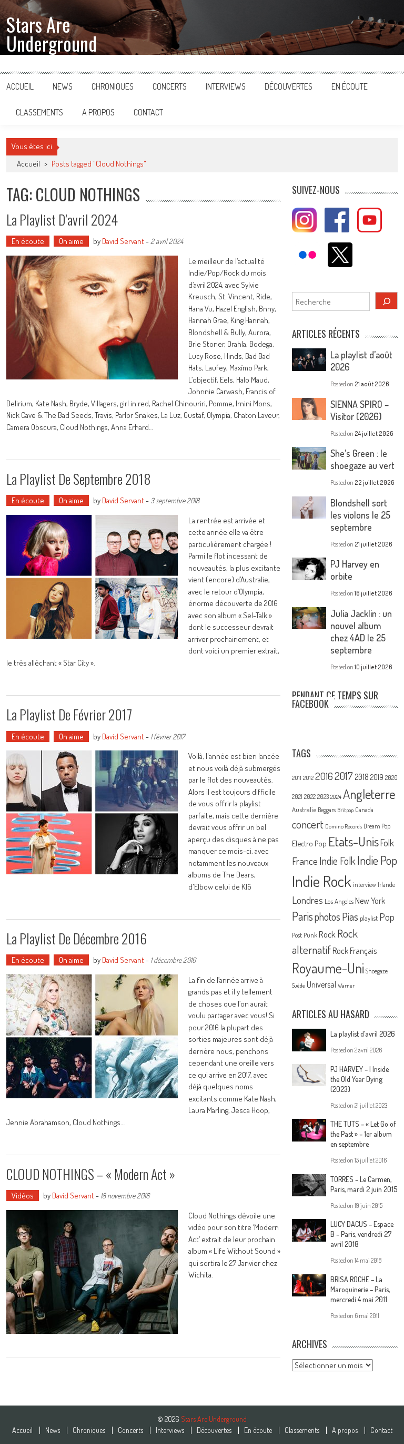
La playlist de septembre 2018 (78, 479)
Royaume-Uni (328, 968)
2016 (324, 776)
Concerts (170, 86)
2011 (296, 778)
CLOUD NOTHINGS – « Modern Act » (90, 1174)
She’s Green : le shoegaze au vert (362, 459)
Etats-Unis (353, 841)
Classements (39, 112)
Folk (387, 842)
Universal (321, 984)
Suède (298, 985)
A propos (98, 112)
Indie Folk (337, 860)
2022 (310, 797)
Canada (364, 809)
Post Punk (304, 935)
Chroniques (113, 86)
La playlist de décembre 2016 (76, 938)
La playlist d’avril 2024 (62, 219)
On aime (71, 241)
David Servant (123, 241)
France (305, 860)
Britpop (345, 810)
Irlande (386, 885)
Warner (346, 985)
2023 (323, 797)
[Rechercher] (386, 300)
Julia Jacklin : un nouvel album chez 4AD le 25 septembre (361, 632)
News (63, 86)
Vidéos (23, 1196)
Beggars (327, 810)
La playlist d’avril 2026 (362, 1033)
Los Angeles (339, 901)
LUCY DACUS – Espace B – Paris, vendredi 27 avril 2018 (361, 1233)
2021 (297, 797)
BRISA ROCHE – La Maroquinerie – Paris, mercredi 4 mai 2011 (360, 1289)
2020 (391, 777)
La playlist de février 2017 (69, 714)
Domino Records (343, 826)
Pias (350, 916)
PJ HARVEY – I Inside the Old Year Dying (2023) (359, 1079)
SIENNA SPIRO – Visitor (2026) (359, 410)
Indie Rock (321, 881)
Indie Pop (377, 860)
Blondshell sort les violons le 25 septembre (360, 515)
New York (370, 900)
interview (364, 885)
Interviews (226, 86)
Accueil (20, 86)
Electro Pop (309, 843)
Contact (148, 112)
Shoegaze (377, 971)
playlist (369, 918)
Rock (327, 934)
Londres (307, 899)
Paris (302, 916)
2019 (376, 777)
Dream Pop (376, 826)
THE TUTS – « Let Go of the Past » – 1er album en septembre (363, 1133)
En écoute (349, 86)
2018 (362, 777)
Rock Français (354, 950)
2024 (335, 797)
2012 (308, 778)
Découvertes (288, 86)
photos (327, 916)
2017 (344, 776)
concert (308, 824)
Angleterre (369, 794)
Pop (387, 917)
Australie (304, 809)
